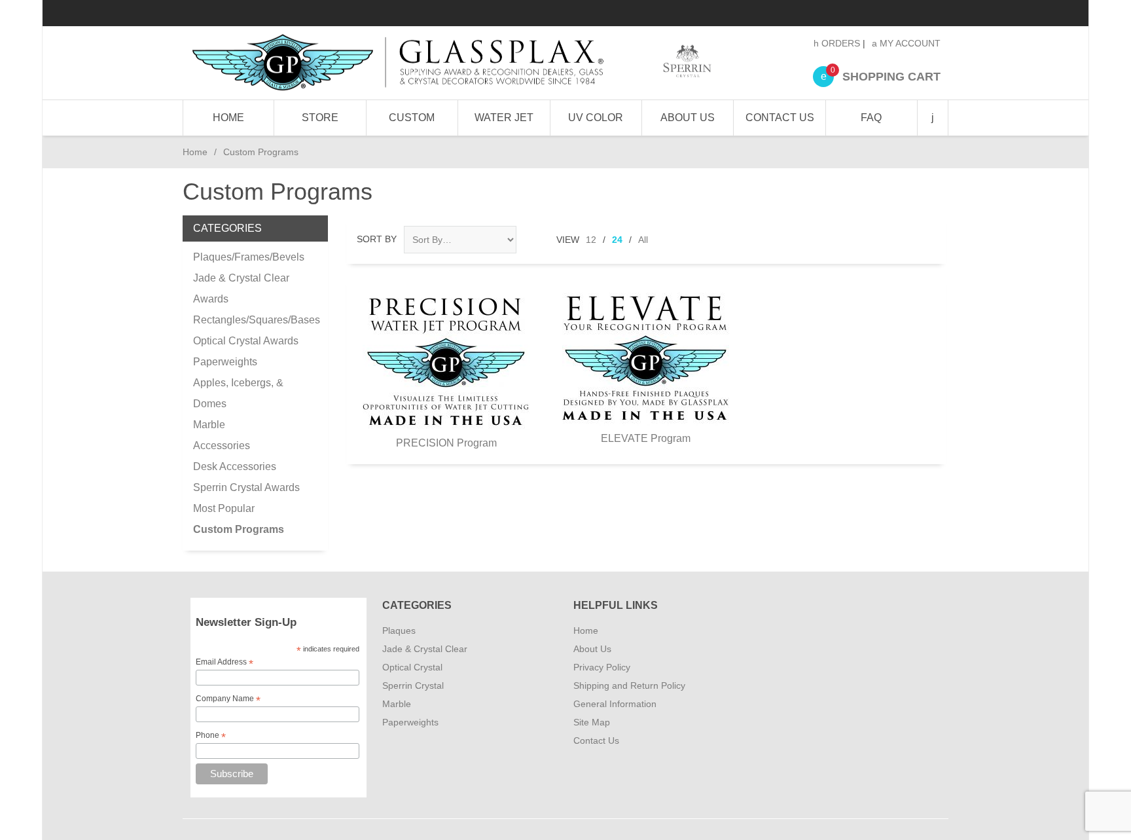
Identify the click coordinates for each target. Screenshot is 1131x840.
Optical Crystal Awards (245, 340)
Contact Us (779, 117)
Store (320, 117)
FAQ (871, 117)
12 (591, 239)
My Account (909, 43)
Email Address (224, 662)
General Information (614, 704)
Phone (211, 736)
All (643, 239)
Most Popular (224, 508)
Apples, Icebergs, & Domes (238, 393)
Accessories (221, 445)
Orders (839, 43)
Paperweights (225, 361)
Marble (209, 424)
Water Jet (504, 117)
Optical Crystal (412, 667)
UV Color (595, 117)
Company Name (228, 699)
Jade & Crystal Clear (424, 649)
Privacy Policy (601, 667)
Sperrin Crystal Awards (246, 487)
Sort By (377, 239)
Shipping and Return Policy (629, 685)
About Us (687, 117)
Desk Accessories (234, 466)
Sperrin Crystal (413, 685)
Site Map (591, 722)
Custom (412, 117)
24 (617, 239)
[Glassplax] (451, 63)
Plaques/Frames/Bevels (248, 257)
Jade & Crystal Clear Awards (241, 288)
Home (228, 117)
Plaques (399, 630)
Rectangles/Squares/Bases (255, 319)
